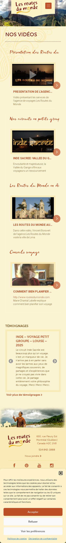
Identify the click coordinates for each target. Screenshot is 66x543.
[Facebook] (14, 466)
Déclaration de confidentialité (43, 538)
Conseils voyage (25, 252)
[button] (60, 473)
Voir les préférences (33, 531)
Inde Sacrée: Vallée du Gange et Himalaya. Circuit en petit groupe (33, 158)
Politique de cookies (17, 538)
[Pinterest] (27, 466)
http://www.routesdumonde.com (31, 297)
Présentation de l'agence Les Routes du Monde (33, 91)
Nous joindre (32, 456)
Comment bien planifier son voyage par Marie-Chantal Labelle (33, 291)
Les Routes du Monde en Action (34, 186)
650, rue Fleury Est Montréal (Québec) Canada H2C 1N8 (47, 440)
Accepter (33, 512)
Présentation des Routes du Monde (34, 52)
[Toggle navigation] (48, 6)
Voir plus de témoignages (23, 394)
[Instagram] (52, 466)
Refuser (33, 521)
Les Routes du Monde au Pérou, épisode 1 (33, 225)
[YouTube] (39, 466)
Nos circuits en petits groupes (34, 119)
